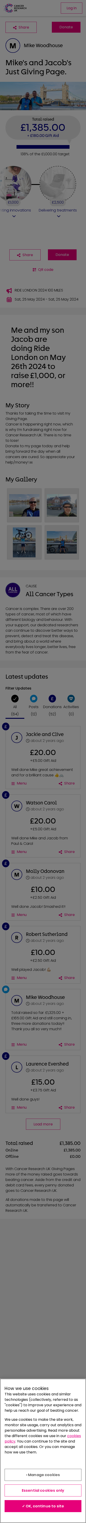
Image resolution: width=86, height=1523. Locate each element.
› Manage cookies (43, 1474)
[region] (43, 1451)
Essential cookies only (43, 1490)
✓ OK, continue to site (43, 1506)
